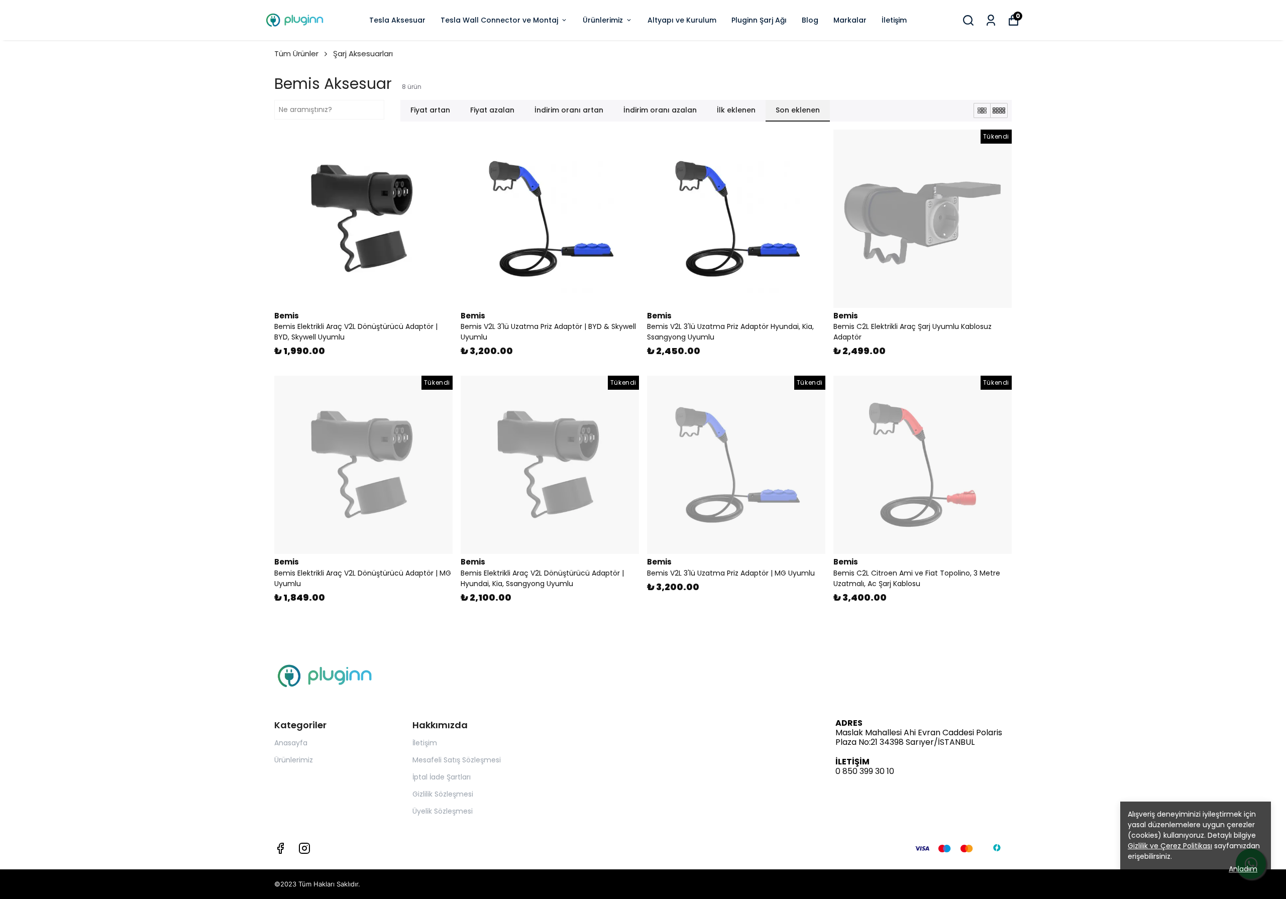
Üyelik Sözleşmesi (442, 811)
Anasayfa (290, 743)
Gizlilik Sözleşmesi (442, 794)
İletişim (894, 20)
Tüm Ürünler (296, 53)
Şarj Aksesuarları (363, 53)
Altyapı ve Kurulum (682, 20)
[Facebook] (280, 848)
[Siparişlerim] (991, 20)
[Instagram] (304, 848)
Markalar (850, 20)
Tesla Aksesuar (397, 20)
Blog (810, 20)
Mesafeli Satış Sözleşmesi (456, 760)
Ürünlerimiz (603, 20)
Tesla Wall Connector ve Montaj (499, 20)
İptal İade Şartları (441, 777)
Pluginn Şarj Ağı (759, 20)
